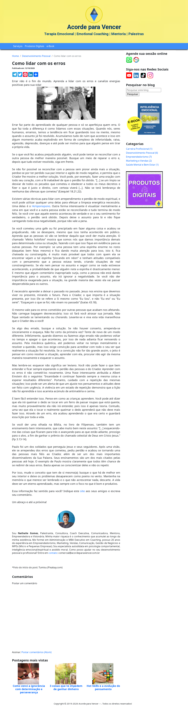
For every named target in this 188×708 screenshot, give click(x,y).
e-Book (50, 46)
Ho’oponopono (41, 206)
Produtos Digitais (34, 46)
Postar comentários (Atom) (36, 652)
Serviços (17, 46)
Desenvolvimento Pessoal (36, 56)
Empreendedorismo (138, 156)
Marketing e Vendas (138, 160)
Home (15, 56)
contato (53, 553)
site (82, 491)
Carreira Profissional (139, 148)
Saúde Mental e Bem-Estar (142, 164)
